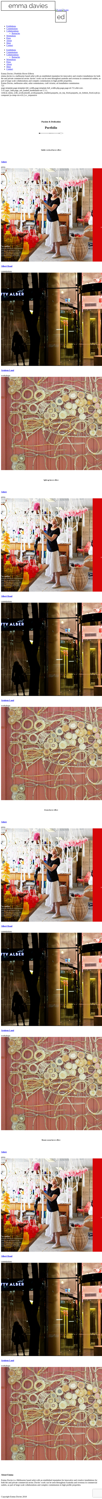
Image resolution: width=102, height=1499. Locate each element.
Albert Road (6, 266)
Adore (4, 162)
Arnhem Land (7, 370)
